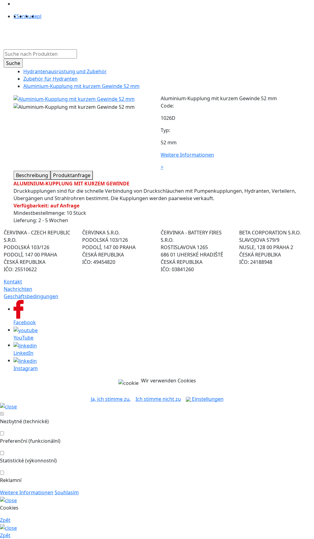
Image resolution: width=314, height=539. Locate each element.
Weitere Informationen (26, 492)
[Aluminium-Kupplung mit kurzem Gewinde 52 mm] (74, 98)
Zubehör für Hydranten (50, 78)
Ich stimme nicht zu (158, 399)
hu (28, 16)
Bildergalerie (152, 33)
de (34, 16)
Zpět (5, 520)
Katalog (124, 33)
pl (39, 16)
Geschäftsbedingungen (31, 296)
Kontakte (182, 33)
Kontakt (13, 281)
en (22, 16)
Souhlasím (67, 492)
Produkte (73, 33)
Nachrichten (18, 289)
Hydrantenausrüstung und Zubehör (65, 71)
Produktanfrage (71, 175)
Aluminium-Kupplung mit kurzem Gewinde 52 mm (81, 86)
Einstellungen (207, 399)
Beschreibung (32, 175)
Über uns (99, 33)
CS (16, 16)
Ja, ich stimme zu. (111, 399)
